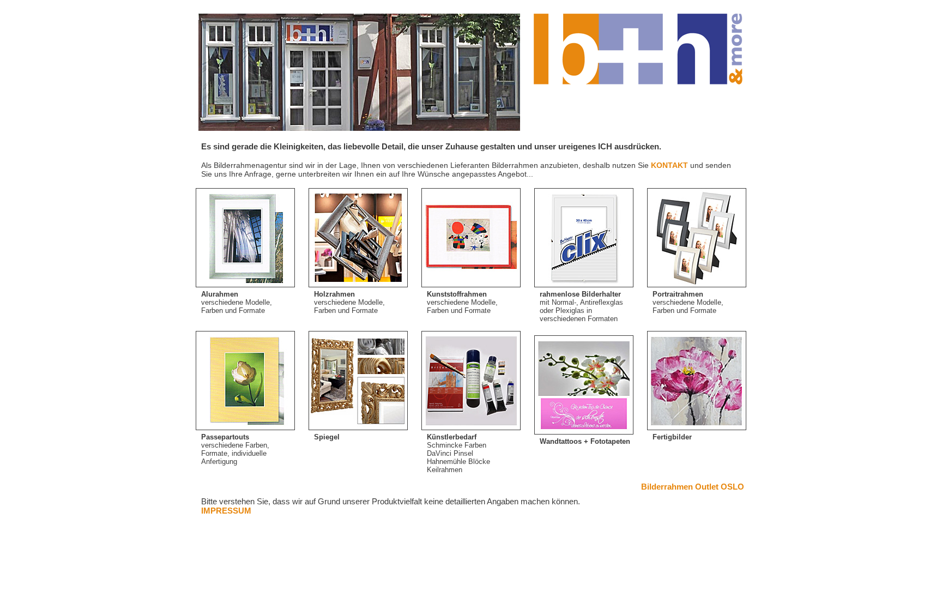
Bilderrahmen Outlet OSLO (692, 486)
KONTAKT (669, 165)
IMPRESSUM (226, 510)
